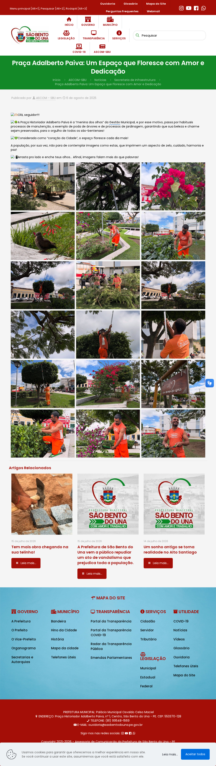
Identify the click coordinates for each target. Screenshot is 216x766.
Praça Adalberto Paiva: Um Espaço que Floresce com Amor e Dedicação (108, 84)
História (57, 639)
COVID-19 (181, 621)
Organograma (23, 648)
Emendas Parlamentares (111, 657)
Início (57, 80)
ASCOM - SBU (46, 98)
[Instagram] (181, 7)
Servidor (147, 630)
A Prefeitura (21, 621)
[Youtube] (188, 7)
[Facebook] (196, 7)
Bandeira (58, 621)
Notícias (100, 80)
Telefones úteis (63, 657)
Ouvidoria (181, 657)
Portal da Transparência (111, 621)
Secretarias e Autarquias (22, 659)
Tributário (148, 639)
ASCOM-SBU (77, 80)
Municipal (148, 668)
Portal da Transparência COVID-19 (111, 632)
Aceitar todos (195, 754)
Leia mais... (170, 754)
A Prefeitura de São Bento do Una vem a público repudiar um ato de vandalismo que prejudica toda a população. (105, 554)
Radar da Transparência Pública (111, 646)
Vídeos (179, 639)
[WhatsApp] (203, 7)
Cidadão (147, 621)
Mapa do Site (184, 675)
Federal (146, 686)
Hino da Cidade (64, 630)
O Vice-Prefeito (23, 639)
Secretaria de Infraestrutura (134, 80)
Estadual (147, 677)
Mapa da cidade (64, 648)
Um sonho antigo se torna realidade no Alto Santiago (170, 549)
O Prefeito (19, 630)
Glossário (181, 648)
